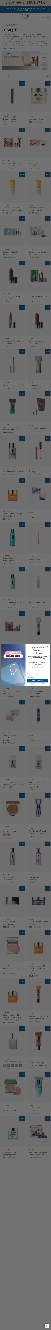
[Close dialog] (48, 646)
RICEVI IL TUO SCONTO (37, 680)
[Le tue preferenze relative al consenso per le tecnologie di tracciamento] (47, 1326)
